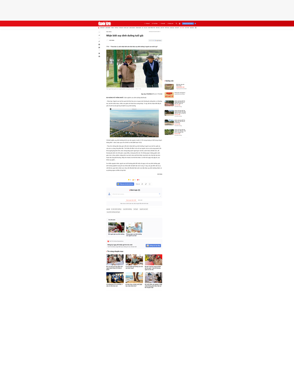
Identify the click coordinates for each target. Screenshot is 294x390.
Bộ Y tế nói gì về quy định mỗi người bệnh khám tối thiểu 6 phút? (114, 268)
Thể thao (167, 27)
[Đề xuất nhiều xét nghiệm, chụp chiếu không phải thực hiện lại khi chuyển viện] (153, 277)
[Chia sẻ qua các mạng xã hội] (149, 184)
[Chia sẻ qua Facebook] (142, 184)
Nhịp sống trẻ (151, 27)
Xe (142, 27)
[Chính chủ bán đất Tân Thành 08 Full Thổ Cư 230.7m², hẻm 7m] (169, 103)
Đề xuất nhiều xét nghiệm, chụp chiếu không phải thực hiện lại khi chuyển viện (153, 286)
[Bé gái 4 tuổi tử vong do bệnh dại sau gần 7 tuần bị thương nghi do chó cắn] (153, 259)
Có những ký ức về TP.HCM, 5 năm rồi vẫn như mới (114, 285)
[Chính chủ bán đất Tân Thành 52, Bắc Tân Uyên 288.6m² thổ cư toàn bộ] (169, 113)
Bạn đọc (192, 27)
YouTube (155, 23)
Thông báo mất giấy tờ (179, 92)
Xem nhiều (108, 27)
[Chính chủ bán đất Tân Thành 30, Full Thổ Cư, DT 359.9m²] (169, 122)
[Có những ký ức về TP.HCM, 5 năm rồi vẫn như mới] (115, 277)
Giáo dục (172, 27)
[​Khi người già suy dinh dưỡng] (116, 227)
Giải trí (162, 27)
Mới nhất (102, 27)
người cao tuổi (144, 209)
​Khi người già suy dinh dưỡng (116, 234)
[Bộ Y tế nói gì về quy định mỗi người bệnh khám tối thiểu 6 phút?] (115, 259)
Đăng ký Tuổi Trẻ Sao (188, 23)
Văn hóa (158, 27)
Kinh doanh (132, 27)
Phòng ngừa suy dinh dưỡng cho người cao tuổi (134, 234)
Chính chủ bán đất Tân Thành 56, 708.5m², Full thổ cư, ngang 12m (180, 131)
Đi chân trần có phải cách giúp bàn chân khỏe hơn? (134, 285)
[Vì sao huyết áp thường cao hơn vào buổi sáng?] (134, 259)
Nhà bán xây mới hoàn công (180, 85)
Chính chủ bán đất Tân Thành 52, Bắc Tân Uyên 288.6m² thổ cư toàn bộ (180, 112)
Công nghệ (138, 27)
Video (112, 27)
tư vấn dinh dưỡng (116, 209)
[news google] (155, 40)
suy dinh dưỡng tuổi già (113, 212)
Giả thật (187, 27)
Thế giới (121, 27)
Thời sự (116, 27)
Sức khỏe (182, 27)
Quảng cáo (170, 23)
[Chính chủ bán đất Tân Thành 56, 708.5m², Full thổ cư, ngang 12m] (169, 132)
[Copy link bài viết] (146, 184)
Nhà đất (177, 27)
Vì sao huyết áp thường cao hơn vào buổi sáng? (134, 267)
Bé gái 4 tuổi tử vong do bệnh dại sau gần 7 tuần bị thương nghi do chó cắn (153, 268)
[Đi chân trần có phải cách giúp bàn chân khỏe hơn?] (134, 277)
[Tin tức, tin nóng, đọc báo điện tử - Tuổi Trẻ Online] (104, 23)
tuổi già (136, 209)
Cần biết (163, 23)
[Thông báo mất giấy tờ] (169, 95)
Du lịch (145, 27)
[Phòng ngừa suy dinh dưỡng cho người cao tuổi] (134, 227)
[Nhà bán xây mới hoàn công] (169, 87)
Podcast (148, 23)
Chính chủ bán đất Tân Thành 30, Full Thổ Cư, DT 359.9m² (179, 121)
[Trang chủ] (98, 27)
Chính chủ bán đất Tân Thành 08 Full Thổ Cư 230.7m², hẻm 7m (179, 102)
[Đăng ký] (153, 245)
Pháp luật (126, 27)
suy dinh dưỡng (127, 209)
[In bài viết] (99, 56)
